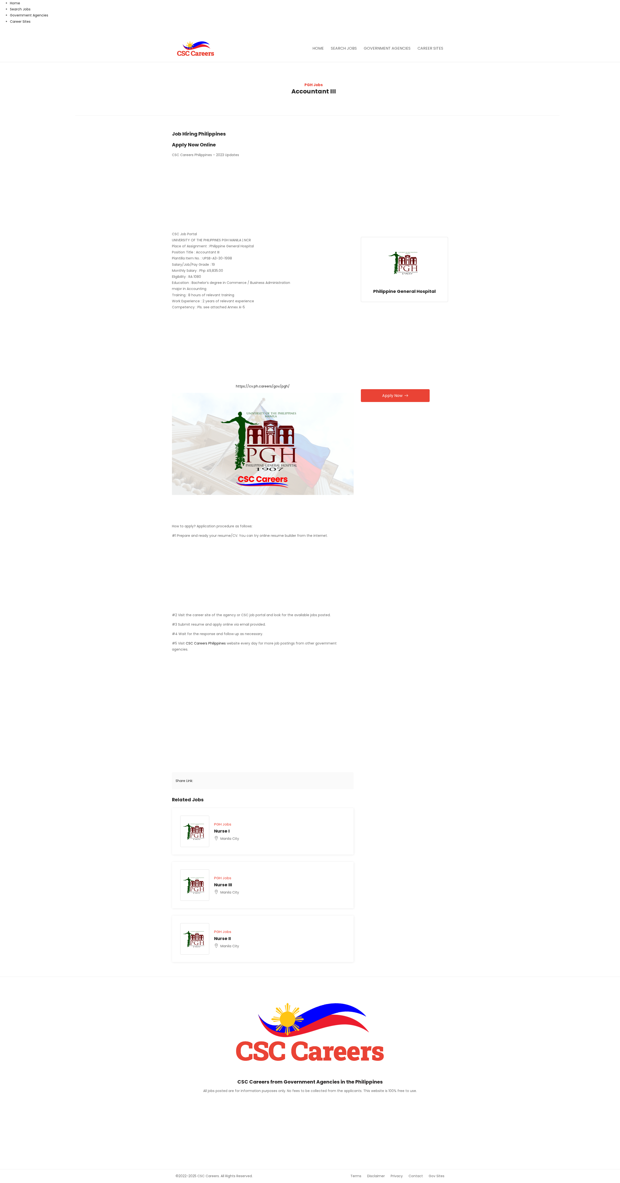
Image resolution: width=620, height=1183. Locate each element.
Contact (416, 1176)
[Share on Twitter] (213, 781)
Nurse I (222, 831)
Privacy (397, 1176)
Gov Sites (436, 1176)
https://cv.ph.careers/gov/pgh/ (263, 386)
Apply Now (392, 395)
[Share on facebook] (202, 781)
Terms (355, 1176)
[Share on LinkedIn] (224, 781)
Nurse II (222, 938)
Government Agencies (29, 15)
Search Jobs (20, 9)
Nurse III (223, 885)
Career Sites (20, 21)
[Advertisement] (263, 195)
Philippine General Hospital (404, 291)
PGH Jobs (313, 84)
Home (15, 3)
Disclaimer (376, 1176)
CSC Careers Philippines (206, 643)
